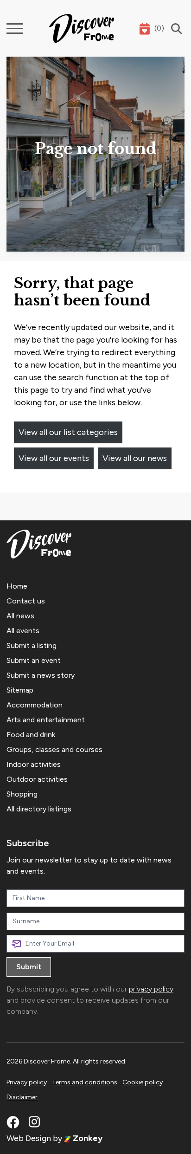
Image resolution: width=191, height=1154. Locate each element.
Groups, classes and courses (54, 749)
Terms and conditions (84, 1082)
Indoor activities (33, 764)
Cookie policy (142, 1082)
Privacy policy (26, 1082)
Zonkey (86, 1138)
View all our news (134, 458)
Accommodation (34, 704)
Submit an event (33, 660)
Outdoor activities (37, 779)
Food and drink (30, 734)
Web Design (28, 1138)
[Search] (174, 28)
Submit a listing (31, 645)
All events (22, 630)
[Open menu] (14, 28)
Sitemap (19, 690)
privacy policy (151, 989)
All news (20, 615)
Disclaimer (22, 1097)
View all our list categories (68, 432)
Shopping (22, 794)
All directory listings (38, 808)
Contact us (25, 600)
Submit (28, 966)
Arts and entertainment (45, 719)
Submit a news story (40, 675)
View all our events (54, 458)
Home (16, 586)
